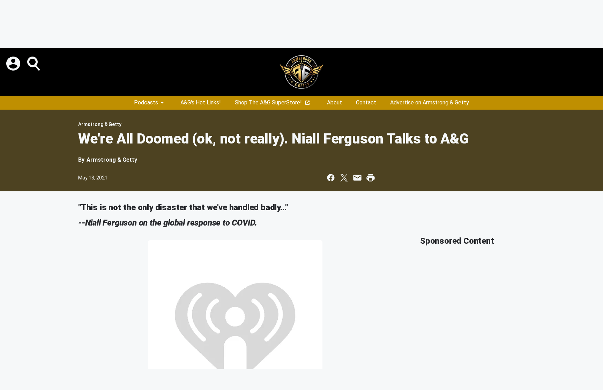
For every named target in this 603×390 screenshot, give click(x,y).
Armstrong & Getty (99, 124)
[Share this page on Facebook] (331, 178)
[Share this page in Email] (357, 178)
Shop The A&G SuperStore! (268, 102)
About (334, 102)
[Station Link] (301, 71)
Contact (366, 102)
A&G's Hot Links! (200, 102)
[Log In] (14, 64)
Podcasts (146, 102)
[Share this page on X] (344, 178)
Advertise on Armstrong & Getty (429, 102)
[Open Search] (34, 64)
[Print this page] (370, 178)
